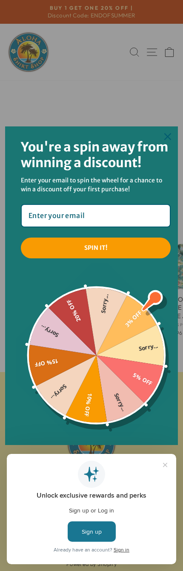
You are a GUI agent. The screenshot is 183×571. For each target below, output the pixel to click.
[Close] (167, 136)
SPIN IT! (95, 248)
